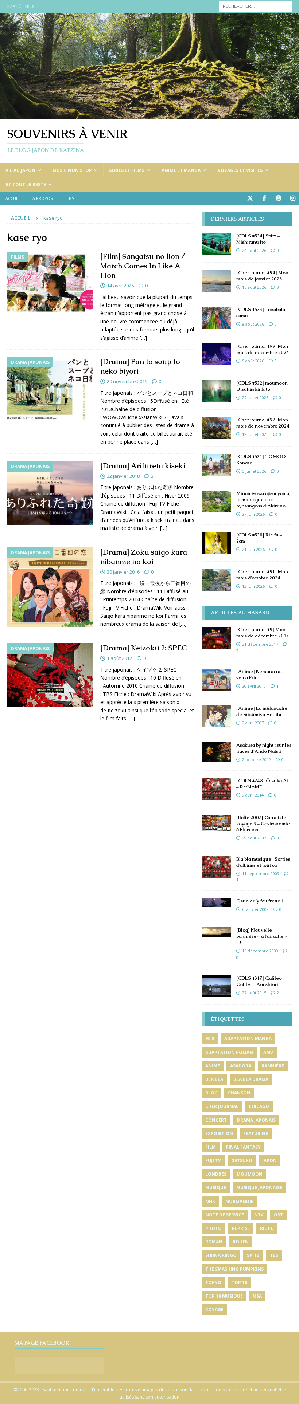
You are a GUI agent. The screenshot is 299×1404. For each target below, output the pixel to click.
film (210, 1147)
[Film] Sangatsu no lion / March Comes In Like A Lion (142, 266)
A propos (42, 198)
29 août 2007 (254, 838)
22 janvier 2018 (123, 476)
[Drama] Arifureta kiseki (142, 466)
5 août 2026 (253, 360)
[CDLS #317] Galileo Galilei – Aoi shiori (259, 981)
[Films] (50, 284)
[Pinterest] (278, 198)
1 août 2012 (119, 658)
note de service (224, 1215)
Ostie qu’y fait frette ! (259, 901)
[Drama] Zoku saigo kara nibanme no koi (143, 556)
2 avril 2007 (253, 722)
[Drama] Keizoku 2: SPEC (143, 648)
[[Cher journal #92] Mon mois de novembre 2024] (216, 428)
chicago (259, 1106)
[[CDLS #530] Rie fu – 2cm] (216, 543)
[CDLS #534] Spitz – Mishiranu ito (258, 239)
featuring (256, 1133)
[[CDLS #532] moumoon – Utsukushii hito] (216, 391)
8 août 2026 (253, 324)
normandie (239, 1201)
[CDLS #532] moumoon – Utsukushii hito (263, 386)
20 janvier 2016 (123, 572)
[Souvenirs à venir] (149, 114)
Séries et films (126, 170)
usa (257, 1296)
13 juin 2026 (253, 586)
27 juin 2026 (253, 514)
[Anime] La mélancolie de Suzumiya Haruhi (261, 711)
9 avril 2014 (253, 795)
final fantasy (243, 1147)
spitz (253, 1255)
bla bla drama (250, 1079)
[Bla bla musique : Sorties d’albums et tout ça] (216, 867)
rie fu (267, 1228)
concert (216, 1120)
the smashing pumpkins (234, 1269)
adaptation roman (229, 1052)
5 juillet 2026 (254, 471)
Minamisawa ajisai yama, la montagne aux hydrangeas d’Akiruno (263, 499)
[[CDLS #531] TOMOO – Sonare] (216, 465)
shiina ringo (221, 1255)
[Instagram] (292, 198)
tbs (274, 1255)
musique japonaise (259, 1187)
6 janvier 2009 (255, 909)
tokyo (213, 1282)
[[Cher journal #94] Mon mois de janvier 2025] (216, 281)
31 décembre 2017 (260, 644)
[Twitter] (250, 198)
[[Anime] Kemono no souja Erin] (216, 680)
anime (212, 1066)
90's (209, 1038)
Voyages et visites (240, 170)
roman (213, 1242)
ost (278, 1215)
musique (215, 1187)
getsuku (241, 1160)
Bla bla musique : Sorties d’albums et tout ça (263, 862)
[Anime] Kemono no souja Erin (259, 674)
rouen (241, 1242)
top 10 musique (224, 1296)
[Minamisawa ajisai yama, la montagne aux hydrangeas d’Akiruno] (216, 501)
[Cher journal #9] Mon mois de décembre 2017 (262, 632)
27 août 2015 (254, 992)
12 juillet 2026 (255, 434)
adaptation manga (248, 1038)
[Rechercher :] (255, 5)
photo (213, 1228)
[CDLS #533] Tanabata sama (260, 312)
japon (269, 1160)
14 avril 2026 (120, 285)
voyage (214, 1309)
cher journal (221, 1106)
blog (211, 1093)
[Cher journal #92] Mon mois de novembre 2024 (263, 423)
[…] (143, 337)
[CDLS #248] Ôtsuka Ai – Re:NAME (262, 784)
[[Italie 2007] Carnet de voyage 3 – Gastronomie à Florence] (216, 823)
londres (215, 1174)
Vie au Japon (20, 170)
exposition (219, 1133)
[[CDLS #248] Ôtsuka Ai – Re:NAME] (216, 789)
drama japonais (256, 1120)
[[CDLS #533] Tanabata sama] (216, 318)
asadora (240, 1066)
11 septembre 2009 (260, 873)
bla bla (214, 1079)
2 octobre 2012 (256, 759)
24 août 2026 (254, 250)
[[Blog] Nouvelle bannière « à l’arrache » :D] (216, 932)
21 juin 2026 (253, 549)
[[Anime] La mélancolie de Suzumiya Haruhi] (216, 716)
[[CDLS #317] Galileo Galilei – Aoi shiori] (216, 986)
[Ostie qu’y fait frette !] (216, 902)
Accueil (13, 198)
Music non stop (72, 170)
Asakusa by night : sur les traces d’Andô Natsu (263, 748)
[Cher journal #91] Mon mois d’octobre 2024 (262, 575)
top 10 (239, 1282)
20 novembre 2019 (127, 381)
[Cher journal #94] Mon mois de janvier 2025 (262, 276)
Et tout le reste (26, 184)
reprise (241, 1228)
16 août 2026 (254, 287)
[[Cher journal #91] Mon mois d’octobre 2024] (216, 580)
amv (268, 1052)
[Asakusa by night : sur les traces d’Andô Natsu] (216, 752)
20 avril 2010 (254, 686)
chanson (239, 1093)
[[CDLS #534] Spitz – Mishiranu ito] (216, 244)
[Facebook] (264, 198)
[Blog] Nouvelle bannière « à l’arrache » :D (261, 936)
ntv (259, 1215)
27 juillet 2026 (255, 397)
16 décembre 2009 (260, 950)
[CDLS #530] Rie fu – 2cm (259, 538)
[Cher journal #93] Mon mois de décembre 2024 (262, 349)
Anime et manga (181, 170)
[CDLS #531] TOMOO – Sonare (263, 459)
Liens (68, 198)
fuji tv (213, 1160)
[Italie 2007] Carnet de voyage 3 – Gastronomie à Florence (263, 823)
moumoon (250, 1174)
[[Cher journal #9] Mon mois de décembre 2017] (216, 638)
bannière (272, 1066)
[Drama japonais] (50, 389)
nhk (210, 1201)
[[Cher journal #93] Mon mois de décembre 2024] (216, 354)
